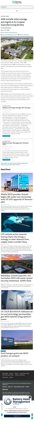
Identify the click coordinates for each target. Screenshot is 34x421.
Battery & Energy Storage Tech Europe (16, 108)
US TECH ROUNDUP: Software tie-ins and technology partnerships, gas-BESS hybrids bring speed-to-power (17, 315)
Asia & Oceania (5, 32)
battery (5, 163)
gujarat (23, 163)
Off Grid (15, 34)
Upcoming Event (6, 106)
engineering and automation (15, 163)
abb (3, 163)
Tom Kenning (7, 28)
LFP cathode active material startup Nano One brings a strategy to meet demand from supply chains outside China (15, 238)
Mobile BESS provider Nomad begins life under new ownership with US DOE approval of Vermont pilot (16, 198)
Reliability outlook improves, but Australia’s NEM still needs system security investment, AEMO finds (17, 278)
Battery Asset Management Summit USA (15, 144)
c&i (8, 163)
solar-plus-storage (16, 164)
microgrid (9, 164)
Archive (3, 16)
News (7, 16)
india (26, 163)
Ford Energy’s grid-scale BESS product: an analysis (14, 354)
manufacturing (4, 164)
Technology (26, 34)
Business (21, 34)
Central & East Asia (13, 32)
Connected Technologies (7, 34)
